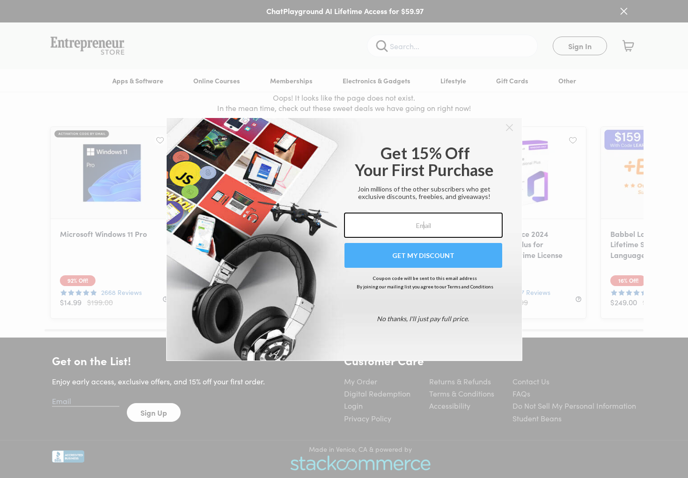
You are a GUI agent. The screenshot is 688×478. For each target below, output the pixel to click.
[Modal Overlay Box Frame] (344, 239)
